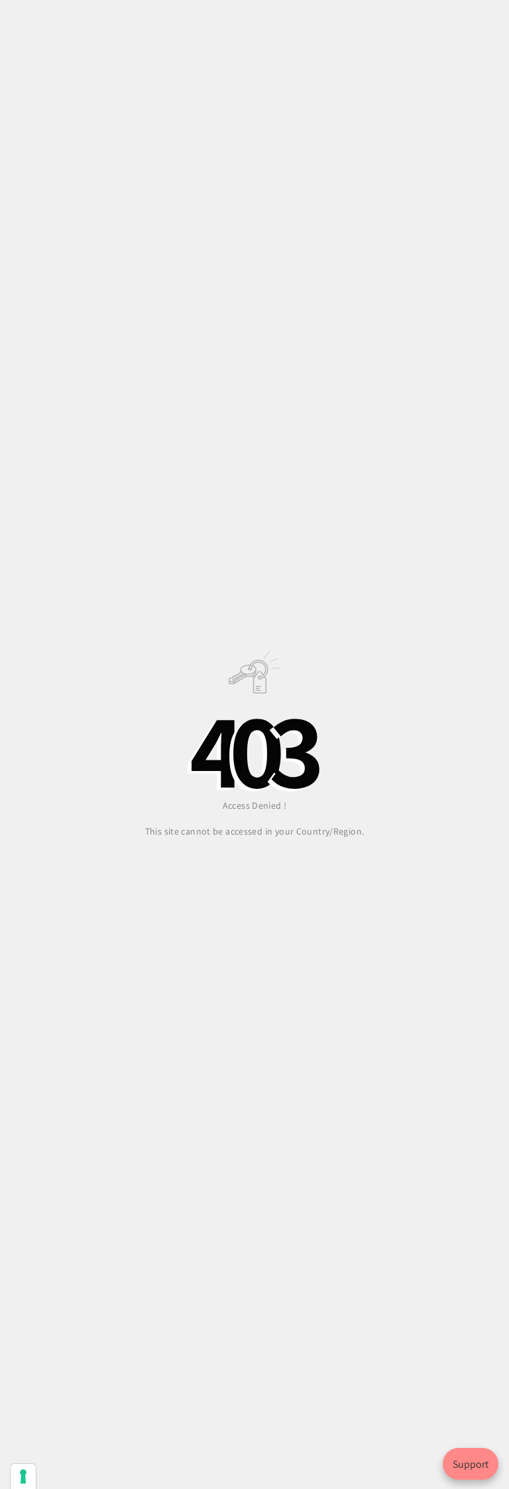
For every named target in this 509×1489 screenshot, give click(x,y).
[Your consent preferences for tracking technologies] (23, 1476)
